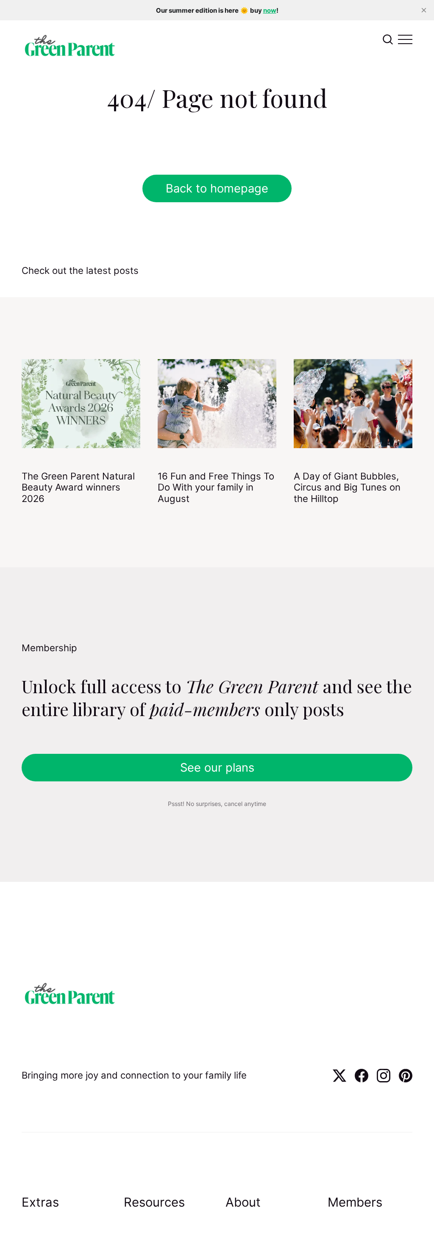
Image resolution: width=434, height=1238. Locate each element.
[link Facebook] (361, 1079)
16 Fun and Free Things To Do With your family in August (216, 487)
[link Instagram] (383, 1079)
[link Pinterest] (405, 1079)
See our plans (217, 768)
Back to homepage (217, 188)
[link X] (339, 1079)
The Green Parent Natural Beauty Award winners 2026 (78, 487)
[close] (424, 10)
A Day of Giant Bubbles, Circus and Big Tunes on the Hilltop (347, 487)
